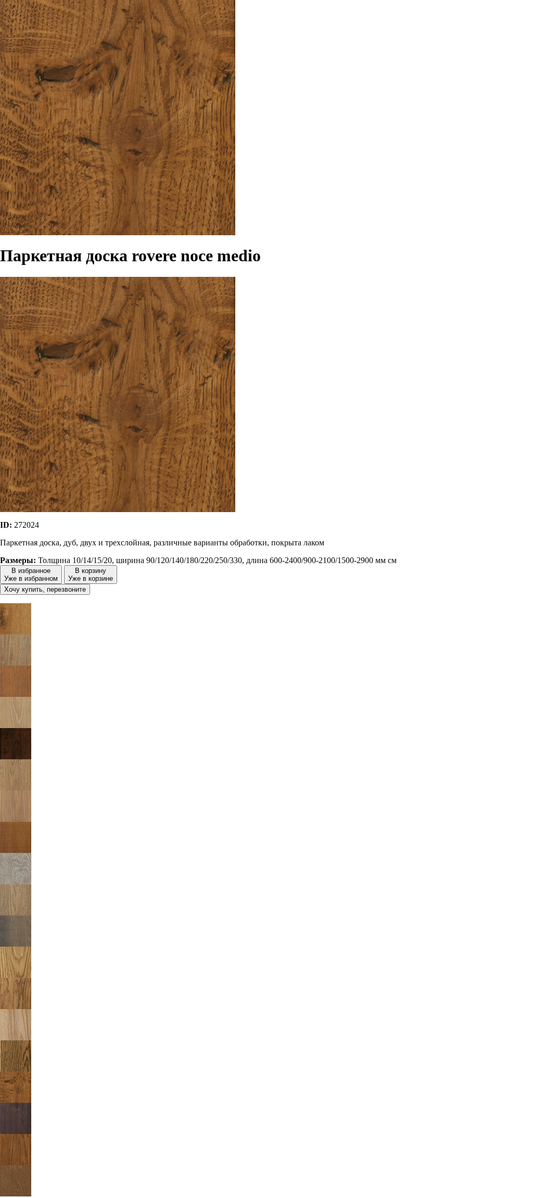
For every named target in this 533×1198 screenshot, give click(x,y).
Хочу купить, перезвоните (45, 589)
